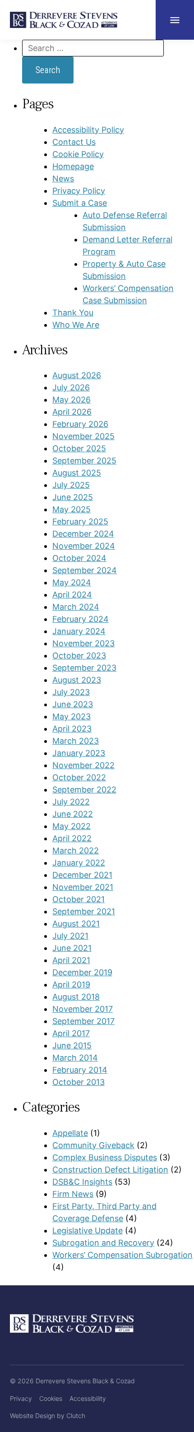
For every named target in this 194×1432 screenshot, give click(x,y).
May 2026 (71, 399)
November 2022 (83, 765)
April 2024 (72, 594)
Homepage (73, 166)
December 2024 (83, 533)
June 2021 (72, 948)
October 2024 (79, 558)
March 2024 (75, 607)
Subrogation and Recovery (103, 1242)
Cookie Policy (78, 154)
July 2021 (70, 936)
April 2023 (72, 728)
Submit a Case (79, 203)
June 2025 (72, 497)
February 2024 (80, 619)
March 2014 (75, 1057)
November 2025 (83, 436)
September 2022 (84, 789)
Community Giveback (93, 1145)
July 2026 (71, 387)
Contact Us (74, 142)
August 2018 (76, 996)
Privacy (21, 1398)
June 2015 (72, 1045)
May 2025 (71, 509)
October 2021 (78, 899)
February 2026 (80, 424)
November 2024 (83, 546)
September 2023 (84, 667)
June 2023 (72, 704)
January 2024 (79, 631)
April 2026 (72, 412)
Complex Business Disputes (104, 1157)
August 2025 (76, 472)
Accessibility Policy (88, 129)
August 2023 (76, 680)
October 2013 (78, 1082)
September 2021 (83, 911)
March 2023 (75, 741)
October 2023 (79, 655)
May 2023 (71, 716)
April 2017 (71, 1033)
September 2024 (84, 570)
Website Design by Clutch (47, 1415)
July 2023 (71, 692)
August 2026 (76, 375)
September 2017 (83, 1021)
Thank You (72, 312)
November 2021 (82, 887)
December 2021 (82, 875)
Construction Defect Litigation (110, 1169)
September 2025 (84, 460)
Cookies (50, 1398)
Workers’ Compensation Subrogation (122, 1255)
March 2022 (75, 850)
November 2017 (82, 1009)
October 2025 (79, 448)
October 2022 (79, 777)
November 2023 (83, 643)
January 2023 (78, 753)
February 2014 (79, 1070)
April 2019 (71, 984)
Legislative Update (87, 1230)
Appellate (70, 1133)
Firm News (72, 1194)
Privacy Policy (78, 190)
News (63, 178)
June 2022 (72, 814)
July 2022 (71, 801)
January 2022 (78, 862)
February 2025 (80, 521)
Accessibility (87, 1398)
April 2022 (72, 838)
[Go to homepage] (63, 20)
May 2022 (71, 826)
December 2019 (82, 972)
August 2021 (76, 923)
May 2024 (71, 582)
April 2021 (71, 960)
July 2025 (71, 485)
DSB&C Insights (82, 1181)
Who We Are (75, 324)
